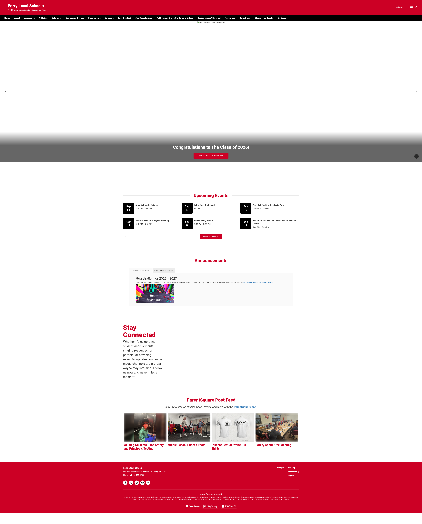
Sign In (291, 475)
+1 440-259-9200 (137, 475)
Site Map (291, 467)
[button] (401, 7)
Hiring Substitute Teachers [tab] (163, 270)
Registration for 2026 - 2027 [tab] (141, 270)
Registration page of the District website (258, 282)
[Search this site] (416, 7)
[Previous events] (125, 236)
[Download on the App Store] (228, 506)
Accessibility (293, 471)
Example (280, 467)
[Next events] (297, 236)
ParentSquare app (245, 407)
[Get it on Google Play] (210, 506)
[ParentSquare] (193, 506)
